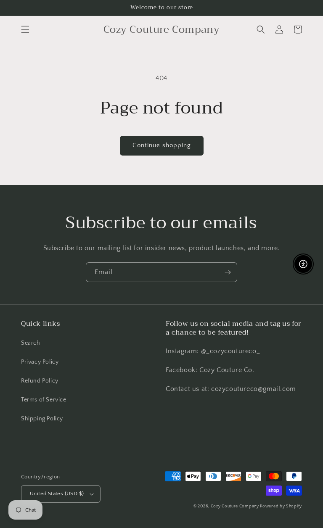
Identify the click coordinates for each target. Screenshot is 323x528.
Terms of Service (43, 399)
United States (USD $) (57, 493)
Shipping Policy (42, 418)
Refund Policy (39, 381)
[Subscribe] (227, 272)
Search (30, 343)
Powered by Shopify (281, 506)
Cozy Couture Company (235, 506)
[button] (25, 29)
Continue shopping (161, 145)
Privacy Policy (39, 362)
